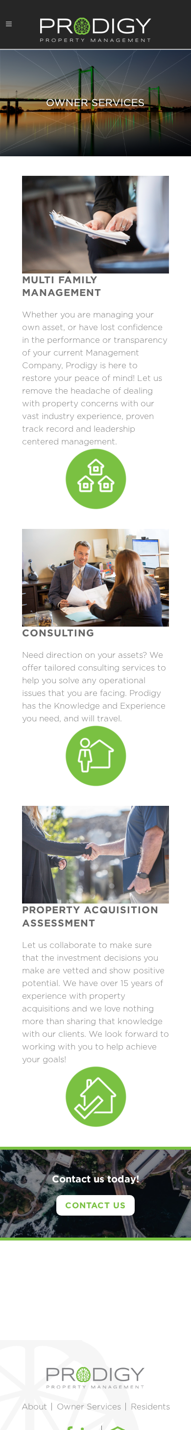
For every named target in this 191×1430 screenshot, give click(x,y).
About (34, 1407)
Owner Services (89, 1407)
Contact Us (95, 1205)
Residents (150, 1407)
